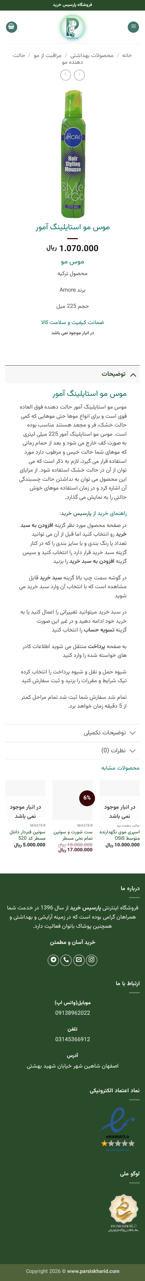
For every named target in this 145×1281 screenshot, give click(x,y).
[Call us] (66, 960)
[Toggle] (133, 374)
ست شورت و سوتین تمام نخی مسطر (73, 835)
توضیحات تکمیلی (105, 733)
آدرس (72, 1056)
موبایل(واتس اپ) (73, 1003)
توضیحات (114, 374)
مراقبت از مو (48, 55)
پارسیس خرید (76, 513)
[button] (133, 27)
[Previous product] (65, 74)
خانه (127, 55)
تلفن (72, 1029)
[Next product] (79, 74)
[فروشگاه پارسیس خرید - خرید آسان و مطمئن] (72, 27)
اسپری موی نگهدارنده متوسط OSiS (120, 835)
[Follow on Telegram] (53, 960)
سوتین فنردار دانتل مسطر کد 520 (27, 835)
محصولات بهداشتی (92, 55)
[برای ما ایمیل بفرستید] (79, 960)
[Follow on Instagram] (91, 960)
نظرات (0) (113, 750)
